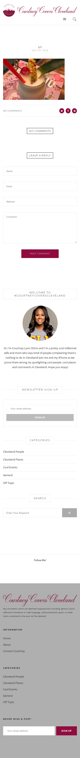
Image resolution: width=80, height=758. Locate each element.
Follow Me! (40, 560)
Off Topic (8, 483)
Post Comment (40, 253)
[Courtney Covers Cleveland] (40, 10)
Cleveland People (13, 451)
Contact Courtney (14, 651)
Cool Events (10, 467)
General (8, 475)
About (7, 644)
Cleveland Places (13, 459)
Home (7, 638)
